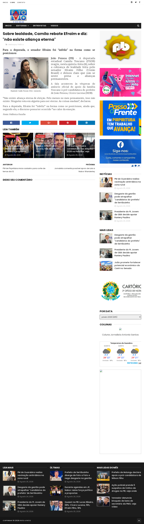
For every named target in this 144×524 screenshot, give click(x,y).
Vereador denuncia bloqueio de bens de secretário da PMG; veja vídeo (124, 502)
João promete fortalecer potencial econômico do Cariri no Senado (127, 265)
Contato (21, 2)
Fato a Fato (25, 520)
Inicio (5, 2)
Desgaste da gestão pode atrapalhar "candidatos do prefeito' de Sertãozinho (127, 198)
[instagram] (131, 2)
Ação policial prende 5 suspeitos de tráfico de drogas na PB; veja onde (124, 488)
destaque (12, 44)
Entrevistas (39, 25)
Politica (21, 44)
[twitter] (136, 2)
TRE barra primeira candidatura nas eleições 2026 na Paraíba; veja (80, 149)
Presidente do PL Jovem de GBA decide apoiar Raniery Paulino (126, 214)
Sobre (12, 2)
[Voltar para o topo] (139, 520)
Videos (54, 25)
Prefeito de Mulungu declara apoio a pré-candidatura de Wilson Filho (126, 475)
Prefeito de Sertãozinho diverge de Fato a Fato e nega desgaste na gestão (78, 475)
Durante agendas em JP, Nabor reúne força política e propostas (17, 149)
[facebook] (139, 2)
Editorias (21, 25)
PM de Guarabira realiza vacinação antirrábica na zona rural (127, 181)
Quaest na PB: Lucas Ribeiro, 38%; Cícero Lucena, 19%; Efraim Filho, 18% (48, 147)
